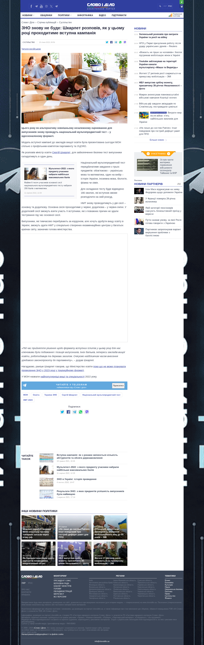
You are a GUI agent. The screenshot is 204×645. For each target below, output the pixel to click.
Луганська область (121, 587)
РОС (170, 6)
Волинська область (97, 587)
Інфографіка (85, 15)
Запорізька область (97, 598)
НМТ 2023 (28, 400)
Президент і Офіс (62, 581)
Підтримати (119, 15)
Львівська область (121, 589)
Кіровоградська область (123, 585)
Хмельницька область (147, 589)
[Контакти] (182, 6)
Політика (168, 591)
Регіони (120, 576)
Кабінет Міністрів (62, 586)
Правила (26, 595)
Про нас (26, 589)
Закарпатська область (98, 596)
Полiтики (64, 15)
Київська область (120, 583)
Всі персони (60, 597)
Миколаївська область (122, 591)
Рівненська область (121, 598)
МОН (25, 395)
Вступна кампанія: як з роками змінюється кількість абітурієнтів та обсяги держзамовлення (87, 458)
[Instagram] (46, 6)
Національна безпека (173, 589)
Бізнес (167, 580)
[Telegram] (36, 6)
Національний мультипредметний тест (101, 395)
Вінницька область (97, 585)
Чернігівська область (146, 596)
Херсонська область (146, 587)
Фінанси (168, 598)
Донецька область (96, 591)
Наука (167, 587)
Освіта (36, 395)
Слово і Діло (28, 22)
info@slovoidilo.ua (102, 641)
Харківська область (146, 585)
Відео (102, 15)
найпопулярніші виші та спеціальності (63, 376)
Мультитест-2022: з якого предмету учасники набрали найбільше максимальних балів (61, 173)
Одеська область (120, 594)
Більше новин (157, 140)
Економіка (169, 583)
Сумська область (145, 580)
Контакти (26, 592)
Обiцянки (46, 15)
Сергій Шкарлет (61, 152)
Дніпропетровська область (100, 589)
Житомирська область (98, 594)
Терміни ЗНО (50, 395)
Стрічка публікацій (46, 22)
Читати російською (31, 49)
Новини (27, 15)
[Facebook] (31, 6)
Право (167, 594)
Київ (91, 580)
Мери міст (59, 594)
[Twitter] (51, 6)
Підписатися (118, 386)
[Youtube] (41, 6)
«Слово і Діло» (40, 628)
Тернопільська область (147, 583)
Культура (169, 585)
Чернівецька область (146, 594)
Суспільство (65, 22)
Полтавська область (121, 596)
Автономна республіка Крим (101, 583)
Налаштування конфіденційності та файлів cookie (42, 634)
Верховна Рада (61, 583)
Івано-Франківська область (124, 580)
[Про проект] (182, 2)
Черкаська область (145, 591)
